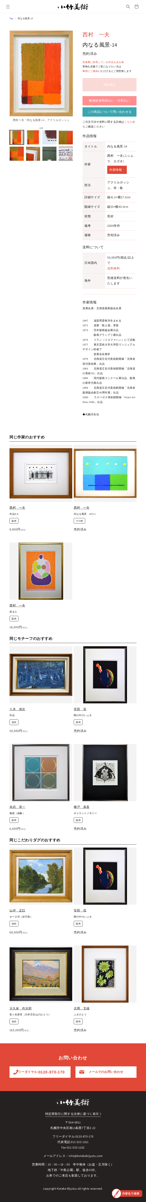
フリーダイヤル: (40, 1072)
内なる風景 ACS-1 (85, 514)
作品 (12, 715)
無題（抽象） (17, 813)
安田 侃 (80, 709)
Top (11, 18)
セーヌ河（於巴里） (21, 916)
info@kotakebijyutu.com (86, 1156)
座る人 (13, 611)
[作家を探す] (127, 1193)
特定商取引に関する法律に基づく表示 (72, 1114)
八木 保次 (17, 709)
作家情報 (115, 170)
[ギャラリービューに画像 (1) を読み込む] (17, 137)
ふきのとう (80, 1014)
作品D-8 (14, 514)
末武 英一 (17, 807)
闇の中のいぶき (83, 715)
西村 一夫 (96, 34)
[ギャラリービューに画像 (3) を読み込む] (49, 137)
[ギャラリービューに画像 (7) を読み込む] (49, 153)
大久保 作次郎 (21, 1008)
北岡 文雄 (82, 1008)
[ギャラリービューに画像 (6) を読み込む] (33, 153)
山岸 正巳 (17, 910)
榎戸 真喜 (82, 807)
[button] (8, 6)
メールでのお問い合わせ (106, 1072)
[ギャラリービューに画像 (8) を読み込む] (66, 153)
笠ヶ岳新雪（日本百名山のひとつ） (30, 1014)
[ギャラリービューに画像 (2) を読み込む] (33, 137)
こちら (128, 121)
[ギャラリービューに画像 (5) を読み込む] (17, 153)
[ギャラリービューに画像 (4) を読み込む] (66, 137)
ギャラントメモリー (85, 813)
